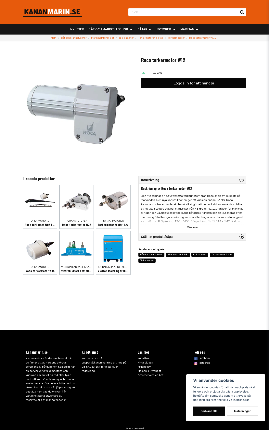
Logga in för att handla (193, 83)
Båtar (142, 29)
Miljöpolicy (144, 367)
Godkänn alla (208, 411)
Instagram (205, 363)
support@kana (91, 362)
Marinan (187, 29)
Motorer (164, 29)
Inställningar (242, 411)
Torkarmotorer (176, 38)
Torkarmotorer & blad (150, 38)
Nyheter (77, 29)
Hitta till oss (145, 362)
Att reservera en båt (150, 375)
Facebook (204, 358)
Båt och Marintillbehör (108, 29)
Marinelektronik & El (102, 38)
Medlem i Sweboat (149, 371)
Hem (53, 38)
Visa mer (192, 227)
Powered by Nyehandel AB (134, 428)
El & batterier (126, 38)
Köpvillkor (144, 358)
